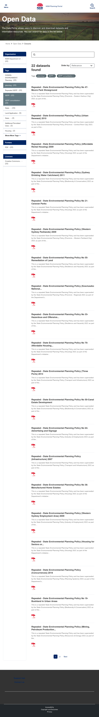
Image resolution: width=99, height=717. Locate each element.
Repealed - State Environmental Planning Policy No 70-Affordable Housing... (59, 344)
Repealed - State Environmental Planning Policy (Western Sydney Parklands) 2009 (61, 230)
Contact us (19, 682)
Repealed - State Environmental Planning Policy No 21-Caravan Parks (59, 202)
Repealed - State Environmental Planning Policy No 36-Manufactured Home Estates (59, 486)
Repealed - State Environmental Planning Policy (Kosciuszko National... (62, 287)
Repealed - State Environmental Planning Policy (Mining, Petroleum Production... (60, 628)
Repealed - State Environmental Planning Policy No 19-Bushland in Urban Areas (59, 600)
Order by (65, 65)
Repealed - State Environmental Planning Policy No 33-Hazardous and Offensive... (59, 316)
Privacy (49, 712)
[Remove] (44, 76)
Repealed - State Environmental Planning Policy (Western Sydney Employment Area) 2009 (61, 514)
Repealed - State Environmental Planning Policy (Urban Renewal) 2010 (59, 117)
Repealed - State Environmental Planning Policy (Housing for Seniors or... (62, 543)
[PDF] (34, 102)
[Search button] (34, 54)
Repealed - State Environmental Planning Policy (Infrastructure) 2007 (56, 458)
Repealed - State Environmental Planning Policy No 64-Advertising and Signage (59, 429)
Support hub (19, 678)
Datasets (27, 43)
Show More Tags (12, 135)
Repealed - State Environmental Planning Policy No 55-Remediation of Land (59, 259)
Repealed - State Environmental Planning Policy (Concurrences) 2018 (56, 571)
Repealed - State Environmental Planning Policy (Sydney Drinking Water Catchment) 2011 (60, 174)
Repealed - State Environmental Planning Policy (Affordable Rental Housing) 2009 (62, 145)
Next (65, 656)
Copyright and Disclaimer (49, 709)
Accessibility (49, 707)
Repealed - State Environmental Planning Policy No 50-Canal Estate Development (62, 401)
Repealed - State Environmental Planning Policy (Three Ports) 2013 (59, 372)
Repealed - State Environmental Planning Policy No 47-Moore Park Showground (59, 88)
